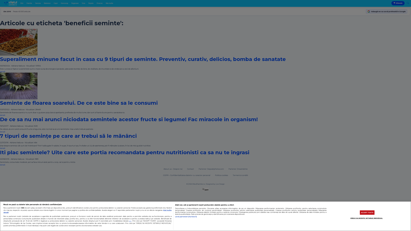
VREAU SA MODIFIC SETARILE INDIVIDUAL (366, 218)
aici (130, 221)
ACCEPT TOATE (367, 212)
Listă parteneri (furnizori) (186, 217)
